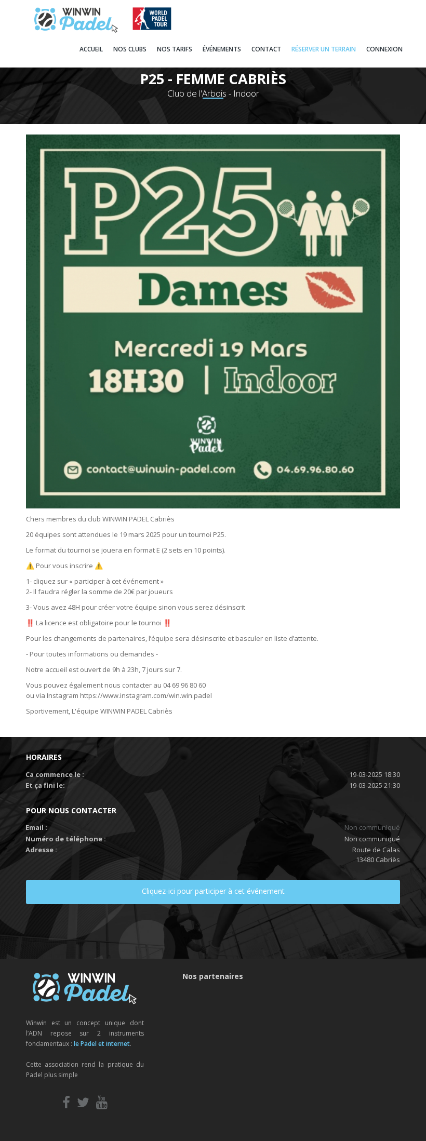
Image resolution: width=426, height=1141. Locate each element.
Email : (36, 827)
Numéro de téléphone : (65, 838)
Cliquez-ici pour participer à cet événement (213, 891)
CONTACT (266, 49)
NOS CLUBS (130, 49)
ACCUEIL (91, 49)
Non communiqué (372, 827)
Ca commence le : (54, 774)
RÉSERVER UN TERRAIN (323, 49)
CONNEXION (384, 49)
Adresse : (41, 849)
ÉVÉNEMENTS (222, 49)
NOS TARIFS (174, 49)
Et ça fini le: (45, 785)
